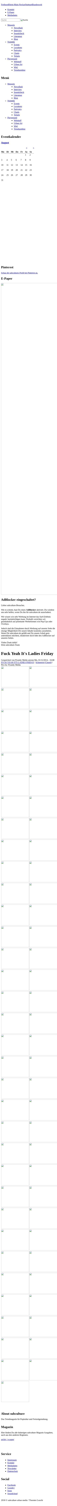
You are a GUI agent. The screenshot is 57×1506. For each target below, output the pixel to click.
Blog (16, 39)
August (5, 142)
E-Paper (10, 12)
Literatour (18, 36)
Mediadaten (12, 15)
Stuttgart (28, 4)
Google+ (11, 1488)
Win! (16, 67)
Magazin (11, 25)
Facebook (11, 1485)
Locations (18, 47)
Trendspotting (19, 70)
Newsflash (18, 28)
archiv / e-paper (7, 1439)
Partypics (17, 50)
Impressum (12, 1460)
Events (16, 45)
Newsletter (11, 1468)
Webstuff (17, 61)
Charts (16, 53)
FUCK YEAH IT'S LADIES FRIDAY (17, 662)
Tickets (17, 56)
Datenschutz (12, 1471)
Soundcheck (19, 33)
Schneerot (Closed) (44, 662)
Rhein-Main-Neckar (16, 4)
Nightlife (11, 42)
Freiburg (4, 4)
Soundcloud (12, 1493)
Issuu (9, 1491)
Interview (18, 30)
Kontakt (10, 9)
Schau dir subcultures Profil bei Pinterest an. (19, 273)
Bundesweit (37, 4)
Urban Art (18, 64)
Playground (12, 59)
